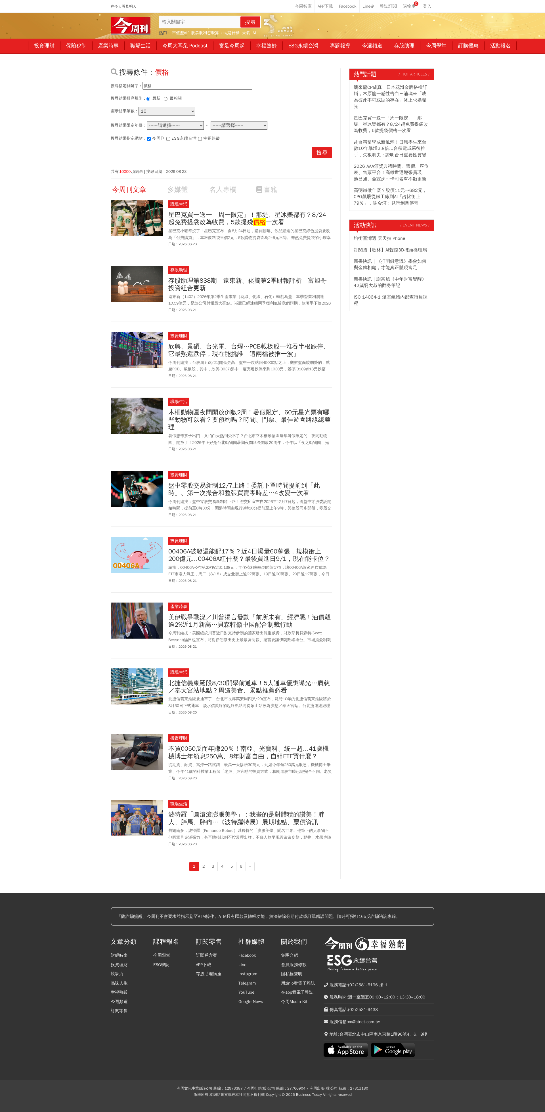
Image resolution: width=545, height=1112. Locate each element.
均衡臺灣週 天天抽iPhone (379, 238)
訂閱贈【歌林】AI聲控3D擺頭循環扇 (390, 250)
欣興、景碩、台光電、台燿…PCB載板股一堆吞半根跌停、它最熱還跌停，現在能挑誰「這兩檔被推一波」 (249, 350)
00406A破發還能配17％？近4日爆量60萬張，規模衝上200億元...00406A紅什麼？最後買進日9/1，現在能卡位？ (249, 555)
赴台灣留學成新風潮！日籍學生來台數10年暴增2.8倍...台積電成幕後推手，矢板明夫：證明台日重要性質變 (390, 148)
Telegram (247, 983)
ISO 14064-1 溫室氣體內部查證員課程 (390, 300)
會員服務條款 (294, 964)
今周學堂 (161, 955)
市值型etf (180, 32)
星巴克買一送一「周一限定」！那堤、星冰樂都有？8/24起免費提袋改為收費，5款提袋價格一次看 (391, 124)
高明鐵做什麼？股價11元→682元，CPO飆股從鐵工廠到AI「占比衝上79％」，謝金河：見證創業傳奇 (390, 197)
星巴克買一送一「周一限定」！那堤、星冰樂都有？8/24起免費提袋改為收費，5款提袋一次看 (247, 218)
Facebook (247, 955)
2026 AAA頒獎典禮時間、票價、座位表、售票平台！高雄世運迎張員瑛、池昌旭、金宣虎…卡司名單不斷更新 (391, 172)
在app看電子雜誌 (297, 992)
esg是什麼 (230, 32)
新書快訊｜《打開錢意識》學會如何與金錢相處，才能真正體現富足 (390, 264)
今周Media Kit (294, 1001)
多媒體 (177, 189)
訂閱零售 (119, 1010)
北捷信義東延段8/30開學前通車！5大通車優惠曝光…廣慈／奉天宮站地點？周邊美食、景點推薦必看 (249, 687)
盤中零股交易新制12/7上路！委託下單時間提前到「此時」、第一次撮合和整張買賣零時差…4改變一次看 (244, 489)
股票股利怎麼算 (205, 32)
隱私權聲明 (291, 973)
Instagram (247, 973)
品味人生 (119, 983)
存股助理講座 (208, 973)
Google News (250, 1001)
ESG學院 (161, 964)
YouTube (246, 992)
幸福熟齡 (212, 138)
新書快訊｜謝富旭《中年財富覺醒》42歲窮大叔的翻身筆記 (390, 282)
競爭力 (117, 973)
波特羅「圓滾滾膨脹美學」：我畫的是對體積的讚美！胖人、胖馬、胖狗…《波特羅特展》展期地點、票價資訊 (246, 818)
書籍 (270, 189)
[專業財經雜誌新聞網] (130, 26)
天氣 (246, 32)
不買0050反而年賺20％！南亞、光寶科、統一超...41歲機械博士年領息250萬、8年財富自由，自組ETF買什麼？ (248, 752)
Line (242, 964)
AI (254, 32)
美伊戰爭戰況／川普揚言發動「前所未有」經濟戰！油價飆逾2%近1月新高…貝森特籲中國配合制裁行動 (249, 621)
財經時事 (119, 955)
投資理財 (119, 964)
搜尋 (250, 22)
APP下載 (203, 964)
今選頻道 (119, 1001)
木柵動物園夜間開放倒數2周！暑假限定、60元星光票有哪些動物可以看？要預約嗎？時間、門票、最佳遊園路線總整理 (249, 420)
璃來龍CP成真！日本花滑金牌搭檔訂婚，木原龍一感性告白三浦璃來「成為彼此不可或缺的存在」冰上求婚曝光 (390, 97)
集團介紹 (289, 955)
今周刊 (158, 138)
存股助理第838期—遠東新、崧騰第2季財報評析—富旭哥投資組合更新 (247, 284)
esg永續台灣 (184, 138)
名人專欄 (222, 189)
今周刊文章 (129, 189)
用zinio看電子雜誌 (298, 983)
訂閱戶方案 (206, 955)
